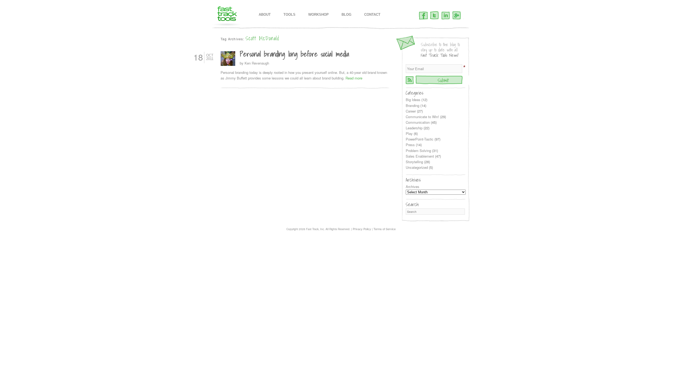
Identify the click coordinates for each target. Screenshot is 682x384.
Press (410, 144)
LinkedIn (445, 15)
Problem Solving (418, 150)
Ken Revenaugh (257, 63)
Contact (372, 15)
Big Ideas (413, 99)
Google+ (456, 15)
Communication (418, 122)
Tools (289, 15)
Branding (412, 105)
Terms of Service (385, 229)
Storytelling (414, 161)
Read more (354, 78)
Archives (412, 186)
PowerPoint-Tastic (419, 139)
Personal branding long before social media (294, 53)
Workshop (318, 15)
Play (409, 133)
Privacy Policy (362, 229)
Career (411, 111)
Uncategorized (417, 167)
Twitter (434, 15)
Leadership (414, 127)
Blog (346, 15)
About (265, 15)
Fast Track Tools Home (227, 16)
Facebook (423, 15)
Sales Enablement (420, 156)
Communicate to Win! (422, 116)
